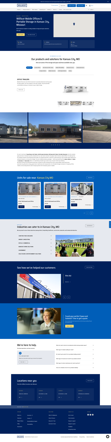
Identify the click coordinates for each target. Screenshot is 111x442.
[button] (107, 436)
